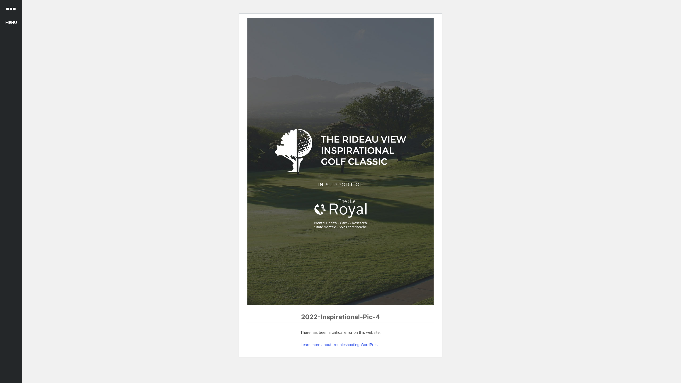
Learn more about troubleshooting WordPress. (340, 344)
